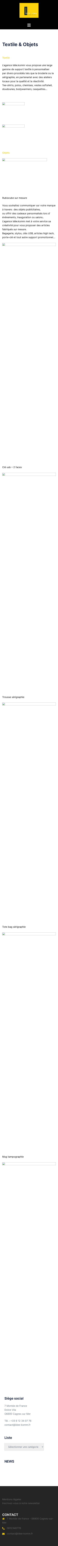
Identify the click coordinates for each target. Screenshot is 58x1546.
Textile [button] (6, 57)
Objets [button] (6, 152)
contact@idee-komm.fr (20, 1533)
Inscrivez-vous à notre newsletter (21, 1503)
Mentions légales (11, 1499)
